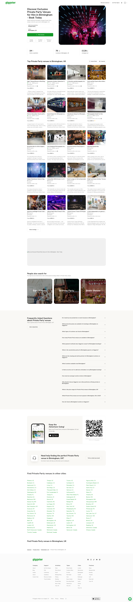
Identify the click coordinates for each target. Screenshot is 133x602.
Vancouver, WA (90, 516)
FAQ (45, 570)
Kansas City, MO (31, 502)
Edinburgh (80, 577)
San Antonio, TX (71, 513)
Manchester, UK (51, 525)
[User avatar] (125, 3)
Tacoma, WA (70, 516)
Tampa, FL (50, 495)
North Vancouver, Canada (34, 530)
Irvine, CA (49, 485)
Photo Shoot (58, 570)
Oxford (79, 583)
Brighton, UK (70, 520)
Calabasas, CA (51, 483)
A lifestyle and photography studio (76, 81)
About (34, 568)
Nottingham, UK (71, 525)
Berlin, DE (69, 527)
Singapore (50, 518)
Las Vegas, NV (51, 504)
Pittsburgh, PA (90, 509)
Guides (34, 572)
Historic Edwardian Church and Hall (36, 114)
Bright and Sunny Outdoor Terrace (96, 179)
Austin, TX (89, 511)
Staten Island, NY (91, 506)
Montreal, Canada (52, 532)
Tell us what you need (94, 458)
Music (90, 568)
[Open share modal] (41, 67)
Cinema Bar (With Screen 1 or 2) (55, 179)
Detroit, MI (50, 499)
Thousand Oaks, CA (52, 490)
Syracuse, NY (30, 509)
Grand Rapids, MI (71, 499)
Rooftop (91, 572)
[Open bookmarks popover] (44, 67)
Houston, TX (50, 513)
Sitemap (62, 598)
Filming (56, 577)
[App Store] (54, 435)
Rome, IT (88, 518)
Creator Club (35, 577)
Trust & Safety (47, 579)
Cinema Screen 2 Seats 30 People (76, 211)
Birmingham (80, 572)
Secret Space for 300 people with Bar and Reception (56, 114)
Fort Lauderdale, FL (52, 492)
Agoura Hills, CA (91, 480)
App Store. (97, 440)
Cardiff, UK (30, 523)
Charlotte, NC (51, 502)
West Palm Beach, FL (72, 495)
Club (67, 577)
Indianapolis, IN (70, 497)
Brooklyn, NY (90, 504)
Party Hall (91, 579)
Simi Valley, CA (31, 490)
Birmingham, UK (51, 520)
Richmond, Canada (52, 530)
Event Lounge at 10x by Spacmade (76, 179)
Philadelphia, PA (71, 509)
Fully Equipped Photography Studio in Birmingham (56, 146)
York (79, 585)
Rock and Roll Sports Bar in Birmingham (96, 81)
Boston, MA (89, 497)
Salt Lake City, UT (91, 513)
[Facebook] (88, 559)
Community (46, 572)
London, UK (30, 525)
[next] (44, 72)
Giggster (29, 549)
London (79, 568)
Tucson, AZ (69, 480)
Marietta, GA (30, 497)
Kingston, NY (50, 506)
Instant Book (94, 61)
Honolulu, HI (50, 497)
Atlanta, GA (89, 495)
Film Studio (68, 574)
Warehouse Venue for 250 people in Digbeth (76, 114)
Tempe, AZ (50, 480)
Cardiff (79, 574)
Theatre (91, 574)
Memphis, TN (50, 511)
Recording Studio (70, 581)
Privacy (56, 598)
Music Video (58, 583)
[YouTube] (96, 559)
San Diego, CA (51, 487)
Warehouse (69, 583)
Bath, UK (29, 520)
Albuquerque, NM (91, 502)
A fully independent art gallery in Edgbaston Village (96, 211)
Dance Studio (69, 579)
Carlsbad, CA (70, 483)
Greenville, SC (31, 511)
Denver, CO (89, 490)
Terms (52, 598)
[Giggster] (11, 3)
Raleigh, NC (69, 502)
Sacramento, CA (31, 487)
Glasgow (80, 579)
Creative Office (69, 570)
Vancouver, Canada (71, 530)
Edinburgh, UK (51, 523)
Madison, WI (30, 518)
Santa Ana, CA (90, 487)
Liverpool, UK (90, 523)
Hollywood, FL (70, 492)
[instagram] (91, 559)
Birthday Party (58, 574)
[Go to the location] (36, 72)
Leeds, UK (69, 523)
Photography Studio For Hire (95, 114)
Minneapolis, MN (91, 499)
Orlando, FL (30, 495)
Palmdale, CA (70, 485)
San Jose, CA (70, 487)
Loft (90, 577)
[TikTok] (93, 559)
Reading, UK (89, 525)
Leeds (79, 581)
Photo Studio (69, 568)
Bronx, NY (69, 504)
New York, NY (70, 506)
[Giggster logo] (38, 559)
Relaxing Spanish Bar (93, 146)
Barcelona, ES (31, 527)
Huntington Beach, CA (92, 483)
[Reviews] (99, 559)
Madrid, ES (50, 527)
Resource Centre (47, 577)
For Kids (68, 572)
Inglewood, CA (31, 485)
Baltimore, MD (31, 499)
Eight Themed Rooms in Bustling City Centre (36, 81)
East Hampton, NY (32, 506)
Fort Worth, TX (31, 513)
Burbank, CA (30, 483)
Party (56, 568)
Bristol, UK (89, 520)
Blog (34, 570)
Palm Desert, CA (91, 485)
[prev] (29, 72)
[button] (130, 599)
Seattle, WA (50, 516)
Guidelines (46, 574)
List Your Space (115, 2)
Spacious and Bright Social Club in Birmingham (36, 211)
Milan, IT (68, 518)
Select (34, 574)
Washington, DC (31, 492)
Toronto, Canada (32, 532)
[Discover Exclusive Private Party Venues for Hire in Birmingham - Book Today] (66, 252)
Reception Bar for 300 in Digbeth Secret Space (36, 146)
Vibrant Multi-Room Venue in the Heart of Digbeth (56, 211)
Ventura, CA (69, 490)
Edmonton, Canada (91, 527)
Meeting (57, 579)
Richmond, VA (31, 516)
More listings (33, 229)
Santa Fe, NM (31, 504)
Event (56, 572)
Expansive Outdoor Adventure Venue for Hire (56, 81)
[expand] (105, 318)
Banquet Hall (92, 570)
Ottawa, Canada (90, 530)
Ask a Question (33, 327)
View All (57, 585)
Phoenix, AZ (30, 480)
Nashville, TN (70, 511)
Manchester (80, 570)
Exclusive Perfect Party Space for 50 (76, 146)
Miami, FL (89, 492)
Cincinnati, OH (51, 509)
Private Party (36, 549)
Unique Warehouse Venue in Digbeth (36, 179)
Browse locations (105, 2)
